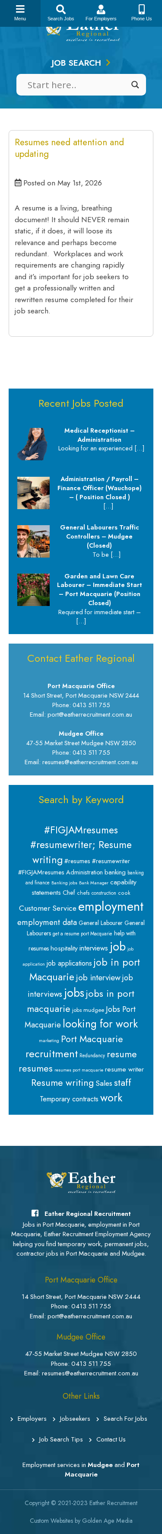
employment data (47, 922)
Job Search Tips (61, 1439)
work (111, 1097)
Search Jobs (61, 18)
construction (104, 893)
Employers (32, 1418)
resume (122, 1054)
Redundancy (92, 1055)
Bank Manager (93, 883)
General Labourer (101, 922)
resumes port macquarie (78, 1070)
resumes (36, 1068)
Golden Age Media (107, 1520)
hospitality (64, 948)
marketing (49, 1040)
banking (115, 872)
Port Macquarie (92, 1039)
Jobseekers (75, 1418)
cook (124, 893)
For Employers (101, 18)
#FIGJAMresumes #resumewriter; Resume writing (81, 845)
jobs (74, 993)
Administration (84, 872)
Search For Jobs (125, 1418)
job (118, 946)
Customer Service (47, 908)
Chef (69, 892)
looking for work (100, 1023)
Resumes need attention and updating (69, 148)
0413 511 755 (91, 1306)
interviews (93, 948)
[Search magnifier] (135, 85)
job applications (69, 963)
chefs (83, 893)
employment (110, 906)
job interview (98, 977)
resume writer (124, 1069)
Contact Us (111, 1439)
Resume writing (62, 1082)
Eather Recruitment (113, 1503)
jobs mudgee (88, 1010)
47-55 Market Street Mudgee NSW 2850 (81, 1354)
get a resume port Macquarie (82, 933)
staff (122, 1082)
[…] (139, 448)
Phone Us (141, 18)
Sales (103, 1083)
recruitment (51, 1053)
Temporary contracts (69, 1099)
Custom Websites (51, 1520)
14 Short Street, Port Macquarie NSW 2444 (81, 1296)
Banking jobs (64, 883)
